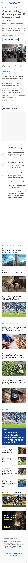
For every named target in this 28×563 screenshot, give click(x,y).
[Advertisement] (14, 126)
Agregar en (10, 39)
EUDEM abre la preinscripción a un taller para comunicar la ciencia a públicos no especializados (14, 328)
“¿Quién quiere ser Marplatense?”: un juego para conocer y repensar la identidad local (13, 382)
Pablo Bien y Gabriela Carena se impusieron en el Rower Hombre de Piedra (9, 484)
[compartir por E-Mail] (23, 66)
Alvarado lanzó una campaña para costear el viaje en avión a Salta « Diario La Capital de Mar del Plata (14, 184)
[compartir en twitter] (11, 66)
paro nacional (6, 106)
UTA (4, 109)
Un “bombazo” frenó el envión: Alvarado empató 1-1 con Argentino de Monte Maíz (12, 298)
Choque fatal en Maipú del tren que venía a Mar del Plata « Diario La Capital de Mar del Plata (14, 155)
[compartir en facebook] (5, 66)
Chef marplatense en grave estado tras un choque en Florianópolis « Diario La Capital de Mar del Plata (13, 174)
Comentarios (6, 71)
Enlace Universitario (19, 336)
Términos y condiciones (13, 555)
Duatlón (4, 480)
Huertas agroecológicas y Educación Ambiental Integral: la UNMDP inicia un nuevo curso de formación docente (13, 356)
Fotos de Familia (7, 553)
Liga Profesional (6, 458)
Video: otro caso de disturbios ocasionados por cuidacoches (12, 271)
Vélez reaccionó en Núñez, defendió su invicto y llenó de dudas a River (9, 472)
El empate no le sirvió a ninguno (9, 460)
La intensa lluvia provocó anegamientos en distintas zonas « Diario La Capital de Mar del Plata (13, 165)
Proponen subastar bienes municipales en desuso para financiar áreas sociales (11, 250)
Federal (23, 495)
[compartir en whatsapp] (17, 66)
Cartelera (14, 553)
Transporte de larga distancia (10, 108)
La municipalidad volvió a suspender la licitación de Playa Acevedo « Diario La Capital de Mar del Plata (13, 194)
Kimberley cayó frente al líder (12, 492)
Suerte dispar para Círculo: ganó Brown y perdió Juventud (8, 451)
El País (4, 8)
